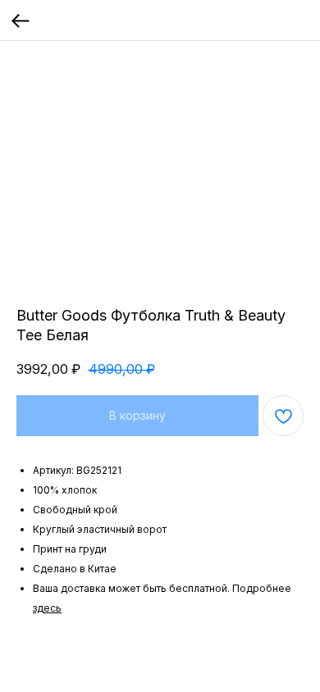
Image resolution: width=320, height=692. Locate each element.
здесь (47, 608)
